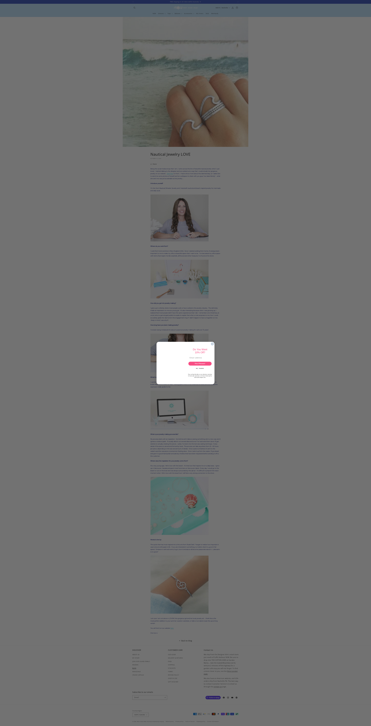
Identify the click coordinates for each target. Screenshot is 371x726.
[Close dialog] (212, 344)
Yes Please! (200, 363)
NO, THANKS (200, 368)
